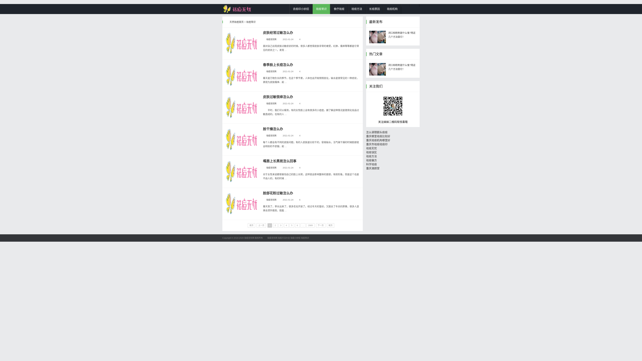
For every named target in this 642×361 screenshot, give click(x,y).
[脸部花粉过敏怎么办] (242, 203)
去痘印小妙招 (301, 9)
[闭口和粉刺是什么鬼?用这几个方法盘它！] (377, 37)
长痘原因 (374, 9)
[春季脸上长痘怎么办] (242, 75)
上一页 (261, 225)
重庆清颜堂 (373, 168)
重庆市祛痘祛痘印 (377, 144)
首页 (251, 225)
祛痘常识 (321, 9)
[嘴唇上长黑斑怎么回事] (242, 171)
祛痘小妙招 (295, 238)
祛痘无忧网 (271, 39)
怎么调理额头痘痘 (377, 132)
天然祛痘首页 (237, 22)
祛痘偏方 (371, 160)
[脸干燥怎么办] (242, 139)
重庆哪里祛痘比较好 (378, 136)
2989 (310, 225)
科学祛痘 (371, 164)
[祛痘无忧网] (239, 9)
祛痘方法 (356, 9)
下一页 (321, 225)
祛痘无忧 (371, 148)
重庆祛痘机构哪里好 (378, 140)
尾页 (331, 225)
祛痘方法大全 (284, 238)
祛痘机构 (392, 9)
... (303, 225)
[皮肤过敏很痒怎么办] (242, 107)
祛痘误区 (371, 152)
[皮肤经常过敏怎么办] (242, 43)
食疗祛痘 (339, 9)
